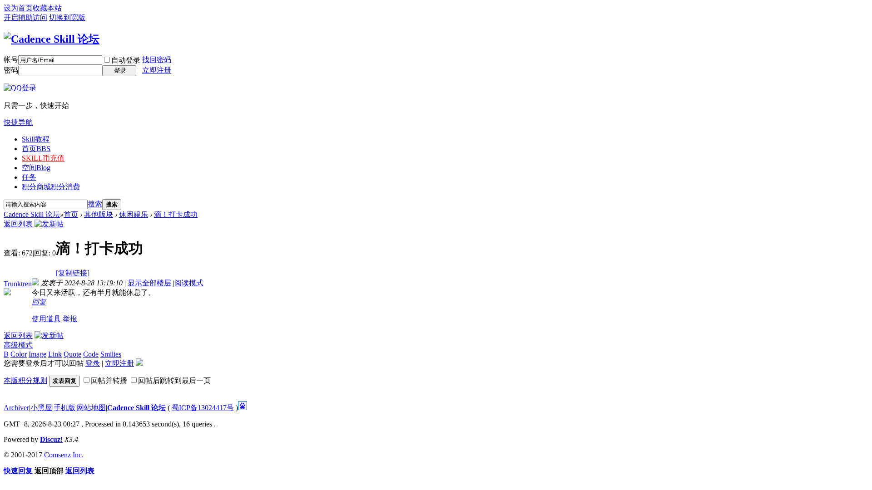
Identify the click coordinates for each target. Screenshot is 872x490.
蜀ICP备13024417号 (203, 408)
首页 (36, 148)
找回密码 (156, 60)
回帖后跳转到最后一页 (174, 380)
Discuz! (51, 439)
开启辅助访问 (25, 17)
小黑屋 (41, 408)
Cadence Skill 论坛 (32, 214)
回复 (39, 302)
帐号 (11, 60)
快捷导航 (18, 122)
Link (55, 354)
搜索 (95, 204)
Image (37, 354)
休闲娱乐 (133, 214)
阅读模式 (188, 283)
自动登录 (125, 60)
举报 (70, 319)
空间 (36, 168)
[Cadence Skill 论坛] (51, 39)
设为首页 (18, 8)
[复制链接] (72, 273)
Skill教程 (36, 139)
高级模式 (18, 345)
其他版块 (98, 214)
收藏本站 (47, 8)
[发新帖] (49, 224)
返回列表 (18, 224)
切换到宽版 (67, 17)
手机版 (64, 408)
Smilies (110, 354)
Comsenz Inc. (64, 455)
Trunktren (18, 284)
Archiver (16, 408)
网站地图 (91, 408)
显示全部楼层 (149, 283)
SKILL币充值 (43, 158)
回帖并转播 (109, 380)
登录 (92, 363)
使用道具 (46, 319)
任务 (29, 177)
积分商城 (51, 187)
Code (91, 354)
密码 (11, 70)
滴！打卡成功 (176, 214)
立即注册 (156, 70)
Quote (72, 354)
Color (18, 354)
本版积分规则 (25, 380)
